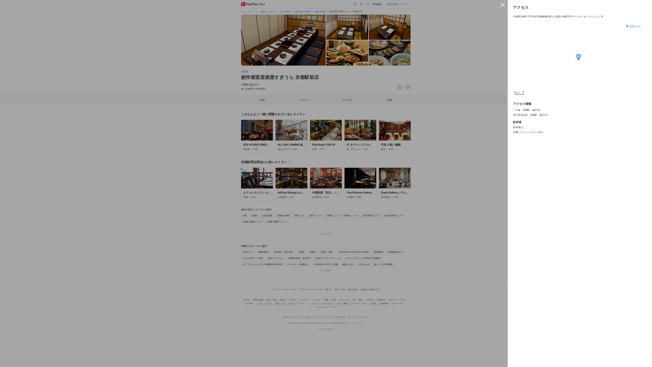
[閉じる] (503, 5)
